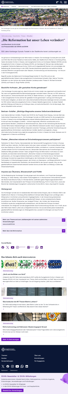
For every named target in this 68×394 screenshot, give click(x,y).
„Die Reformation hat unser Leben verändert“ (44, 6)
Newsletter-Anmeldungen (12, 390)
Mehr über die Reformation (12, 231)
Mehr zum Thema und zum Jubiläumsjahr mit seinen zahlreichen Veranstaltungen (25, 220)
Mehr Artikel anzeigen (11, 339)
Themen (13, 6)
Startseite (6, 6)
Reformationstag (23, 6)
